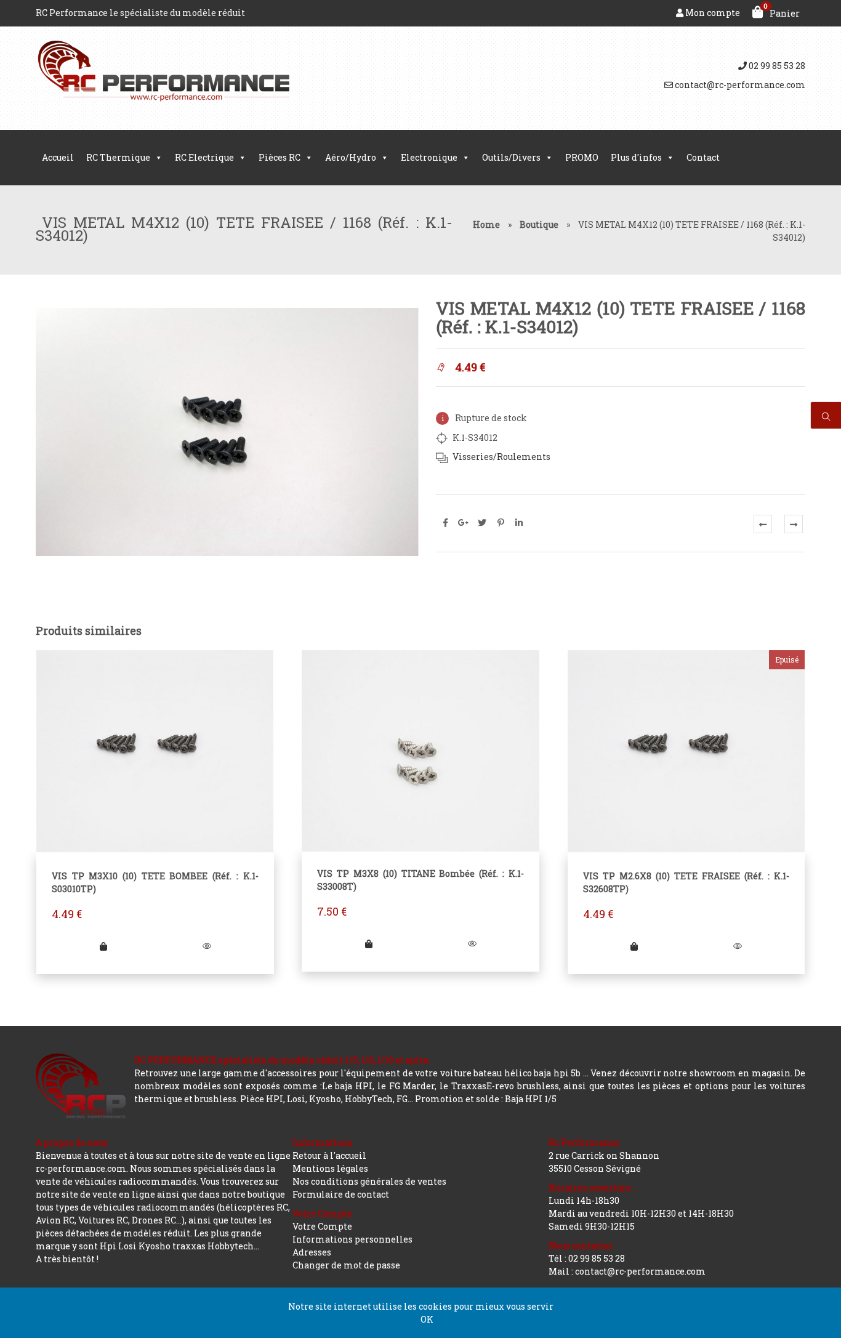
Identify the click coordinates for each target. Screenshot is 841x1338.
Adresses (311, 1252)
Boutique (539, 224)
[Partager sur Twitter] (482, 523)
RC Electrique (204, 157)
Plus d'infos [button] (636, 157)
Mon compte (711, 12)
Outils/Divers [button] (511, 157)
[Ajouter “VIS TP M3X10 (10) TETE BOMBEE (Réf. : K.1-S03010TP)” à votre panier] (103, 946)
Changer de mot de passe (346, 1265)
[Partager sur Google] (463, 523)
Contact (703, 157)
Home (486, 224)
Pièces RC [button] (279, 157)
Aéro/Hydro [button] (350, 157)
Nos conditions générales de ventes (369, 1181)
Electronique (429, 157)
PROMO (581, 157)
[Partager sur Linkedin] (519, 523)
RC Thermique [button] (118, 157)
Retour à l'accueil (329, 1155)
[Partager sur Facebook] (445, 523)
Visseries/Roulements (501, 456)
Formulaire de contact (340, 1194)
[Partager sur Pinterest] (500, 523)
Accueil (58, 157)
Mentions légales (330, 1168)
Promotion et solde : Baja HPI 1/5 (486, 1099)
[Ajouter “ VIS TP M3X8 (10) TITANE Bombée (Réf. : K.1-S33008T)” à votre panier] (368, 943)
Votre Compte (322, 1226)
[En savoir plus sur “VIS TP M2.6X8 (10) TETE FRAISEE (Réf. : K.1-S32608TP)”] (634, 946)
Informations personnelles (352, 1239)
